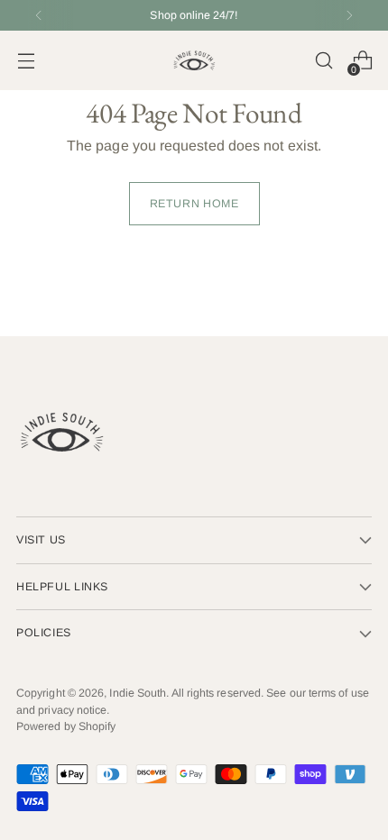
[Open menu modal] (25, 60)
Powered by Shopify (65, 726)
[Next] (349, 15)
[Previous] (39, 15)
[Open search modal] (323, 60)
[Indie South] (194, 60)
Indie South (137, 693)
